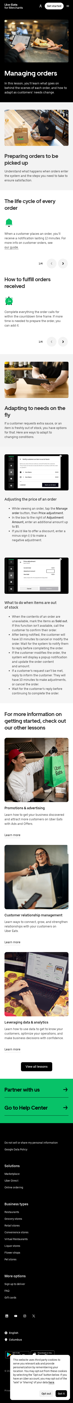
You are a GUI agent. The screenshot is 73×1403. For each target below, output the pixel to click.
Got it (61, 1393)
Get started (54, 6)
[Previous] (52, 263)
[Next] (63, 263)
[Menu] (67, 6)
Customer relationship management (33, 915)
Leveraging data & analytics (26, 1022)
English (13, 1332)
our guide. (11, 247)
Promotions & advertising (24, 808)
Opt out (46, 1393)
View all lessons (37, 1066)
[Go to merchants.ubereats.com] (13, 6)
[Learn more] (36, 770)
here (51, 1382)
